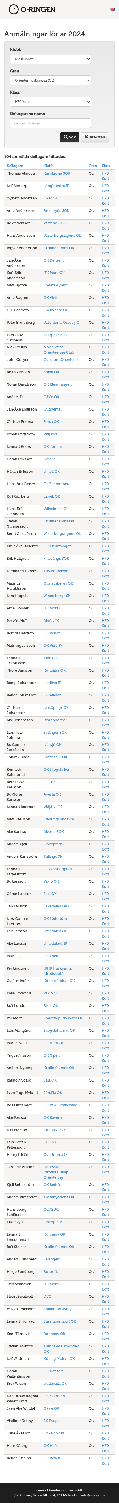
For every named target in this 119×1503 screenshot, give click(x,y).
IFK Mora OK (54, 273)
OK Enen (51, 956)
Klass (15, 92)
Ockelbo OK (54, 1433)
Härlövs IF (52, 683)
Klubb (15, 49)
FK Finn (50, 782)
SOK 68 (50, 1142)
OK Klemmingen (58, 384)
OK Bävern (53, 1117)
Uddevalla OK (55, 1383)
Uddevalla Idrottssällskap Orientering (56, 1172)
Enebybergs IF (56, 310)
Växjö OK (51, 881)
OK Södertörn (55, 918)
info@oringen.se (94, 1495)
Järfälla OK (53, 1092)
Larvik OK (52, 496)
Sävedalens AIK (57, 906)
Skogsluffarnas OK (59, 1030)
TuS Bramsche (56, 571)
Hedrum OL (54, 1043)
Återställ (96, 137)
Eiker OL (51, 198)
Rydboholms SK (57, 720)
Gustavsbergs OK (58, 583)
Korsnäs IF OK (55, 757)
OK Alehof (52, 695)
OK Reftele (52, 1184)
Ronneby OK (54, 1234)
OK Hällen (52, 1445)
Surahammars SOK (60, 1321)
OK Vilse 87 (53, 645)
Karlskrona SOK (57, 173)
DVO (47, 1296)
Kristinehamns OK (59, 248)
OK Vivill (50, 297)
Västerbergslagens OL (62, 235)
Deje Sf (49, 459)
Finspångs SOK (56, 558)
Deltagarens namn (27, 113)
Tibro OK (51, 658)
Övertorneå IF (55, 1154)
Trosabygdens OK (59, 1197)
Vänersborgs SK (57, 596)
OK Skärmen (54, 1396)
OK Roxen (52, 1458)
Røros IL (51, 1271)
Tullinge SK (53, 856)
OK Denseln (54, 260)
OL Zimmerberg (57, 484)
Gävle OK (51, 397)
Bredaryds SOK (56, 210)
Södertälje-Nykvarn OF (63, 1018)
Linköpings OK (56, 707)
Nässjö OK (53, 744)
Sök (72, 137)
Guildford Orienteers (61, 359)
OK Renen (52, 633)
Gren (14, 71)
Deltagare (15, 166)
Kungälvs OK (55, 670)
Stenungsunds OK (59, 819)
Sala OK (50, 894)
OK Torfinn (53, 446)
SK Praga (51, 1421)
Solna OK (51, 372)
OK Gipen (52, 1055)
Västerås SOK (55, 223)
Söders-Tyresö (56, 285)
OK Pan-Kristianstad (60, 1105)
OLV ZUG (51, 1209)
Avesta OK (52, 794)
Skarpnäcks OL (56, 335)
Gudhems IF (54, 409)
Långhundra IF (56, 186)
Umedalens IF (55, 931)
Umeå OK (52, 471)
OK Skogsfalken (57, 769)
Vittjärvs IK (53, 434)
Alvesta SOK (54, 831)
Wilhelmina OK (56, 508)
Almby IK (51, 620)
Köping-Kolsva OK (59, 981)
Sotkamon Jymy (58, 1309)
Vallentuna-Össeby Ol (62, 322)
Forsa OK (51, 421)
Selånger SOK (55, 732)
